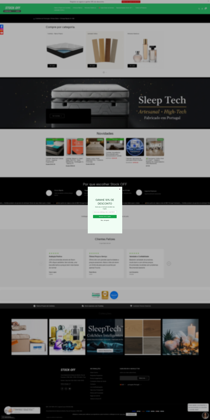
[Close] (120, 189)
